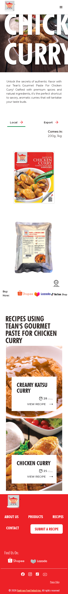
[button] (61, 7)
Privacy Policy (54, 582)
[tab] (16, 122)
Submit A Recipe (46, 529)
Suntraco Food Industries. (29, 590)
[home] (9, 7)
